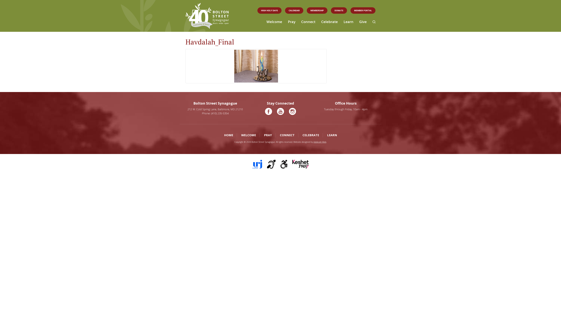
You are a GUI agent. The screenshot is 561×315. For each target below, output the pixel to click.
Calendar (294, 10)
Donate (339, 10)
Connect (308, 21)
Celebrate (329, 21)
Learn (348, 21)
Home (228, 135)
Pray (291, 21)
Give (363, 21)
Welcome (274, 21)
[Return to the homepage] (207, 16)
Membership (317, 10)
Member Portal (363, 10)
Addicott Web (320, 142)
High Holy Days (269, 10)
